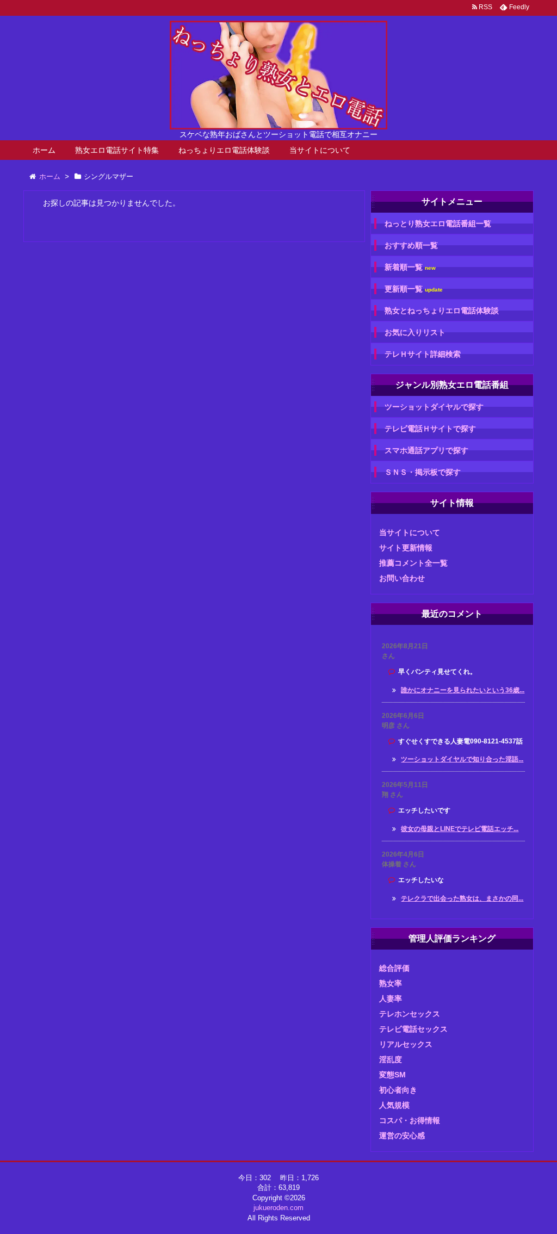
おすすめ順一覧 (411, 245)
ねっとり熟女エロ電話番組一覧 (438, 223)
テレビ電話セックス (413, 1029)
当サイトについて (319, 150)
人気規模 (394, 1105)
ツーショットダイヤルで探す (434, 407)
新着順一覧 (410, 267)
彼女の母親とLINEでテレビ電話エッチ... (459, 829)
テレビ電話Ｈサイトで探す (430, 428)
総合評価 (394, 968)
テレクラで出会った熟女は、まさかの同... (462, 898)
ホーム (44, 150)
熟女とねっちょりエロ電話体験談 (442, 310)
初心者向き (398, 1090)
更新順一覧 (414, 289)
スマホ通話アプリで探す (426, 450)
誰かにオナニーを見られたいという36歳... (462, 690)
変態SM (392, 1074)
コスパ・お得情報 (409, 1120)
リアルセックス (405, 1044)
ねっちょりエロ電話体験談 (224, 150)
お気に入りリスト (415, 332)
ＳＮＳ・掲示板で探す (423, 472)
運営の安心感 (402, 1135)
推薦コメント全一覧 (413, 563)
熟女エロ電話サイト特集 (117, 150)
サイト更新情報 (405, 547)
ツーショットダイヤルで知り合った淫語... (462, 759)
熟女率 (390, 983)
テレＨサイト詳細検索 (423, 354)
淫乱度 (390, 1059)
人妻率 (390, 998)
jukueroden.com (278, 1208)
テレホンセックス (409, 1013)
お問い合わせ (402, 578)
